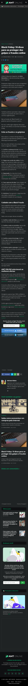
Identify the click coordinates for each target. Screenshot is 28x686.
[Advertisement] (14, 24)
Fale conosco (18, 681)
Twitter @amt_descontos (15, 278)
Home (8, 681)
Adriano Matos (11, 381)
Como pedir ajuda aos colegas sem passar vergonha (10, 513)
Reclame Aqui (7, 177)
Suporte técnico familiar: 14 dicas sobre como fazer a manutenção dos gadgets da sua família (10, 523)
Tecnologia (21, 6)
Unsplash (6, 108)
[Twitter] (5, 60)
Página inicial (4, 44)
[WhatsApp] (15, 374)
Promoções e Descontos (8, 305)
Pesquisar (26, 2)
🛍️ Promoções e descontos (8, 6)
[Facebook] (3, 60)
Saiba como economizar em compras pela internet (12, 419)
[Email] (7, 60)
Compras (11, 44)
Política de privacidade (14, 683)
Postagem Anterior (6, 504)
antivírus (18, 195)
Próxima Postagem (21, 504)
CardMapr (3, 108)
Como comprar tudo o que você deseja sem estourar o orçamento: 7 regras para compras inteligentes (10, 533)
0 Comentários (19, 56)
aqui (9, 614)
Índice (12, 681)
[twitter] (8, 391)
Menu (2, 2)
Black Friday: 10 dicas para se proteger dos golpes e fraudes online (13, 453)
